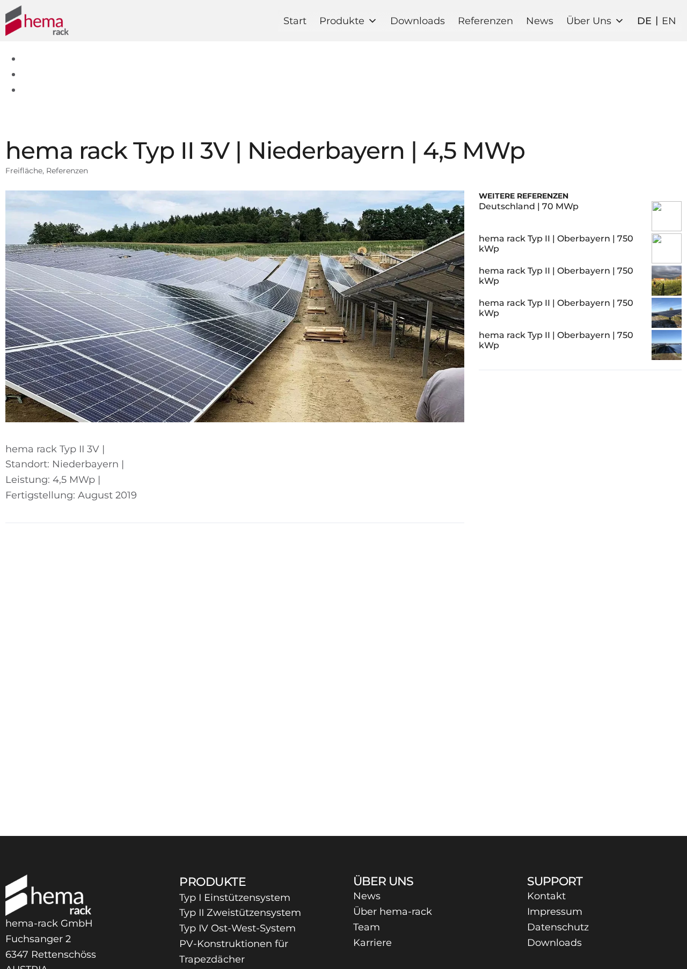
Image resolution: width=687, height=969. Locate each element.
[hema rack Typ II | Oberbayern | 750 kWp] (667, 249)
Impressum (554, 911)
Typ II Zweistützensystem (240, 913)
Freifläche (23, 170)
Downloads (417, 21)
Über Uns (588, 21)
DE (644, 21)
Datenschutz (558, 927)
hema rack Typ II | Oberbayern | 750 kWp (556, 243)
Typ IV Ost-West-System (237, 928)
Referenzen (485, 21)
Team (366, 927)
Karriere (372, 943)
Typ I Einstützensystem (234, 898)
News (539, 21)
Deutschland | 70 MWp (529, 206)
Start (294, 21)
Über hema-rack (392, 911)
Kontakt (546, 896)
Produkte (341, 21)
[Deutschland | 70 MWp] (667, 217)
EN (669, 21)
